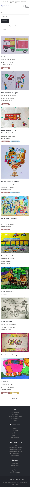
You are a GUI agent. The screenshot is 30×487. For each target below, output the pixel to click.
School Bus (4, 381)
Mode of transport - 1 (8, 321)
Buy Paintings (15, 412)
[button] (23, 6)
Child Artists (15, 430)
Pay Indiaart (15, 471)
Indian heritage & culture (10, 181)
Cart (5, 1)
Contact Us (24, 1)
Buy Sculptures (15, 418)
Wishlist (18, 1)
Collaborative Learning (9, 218)
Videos (17, 465)
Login (12, 2)
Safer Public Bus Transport (10, 355)
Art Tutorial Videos (15, 453)
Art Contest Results (15, 449)
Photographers (15, 437)
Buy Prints (15, 414)
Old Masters (15, 435)
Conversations (15, 455)
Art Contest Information (15, 446)
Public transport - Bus (8, 130)
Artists (15, 428)
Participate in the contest (15, 447)
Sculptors (15, 434)
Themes (15, 420)
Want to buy (11, 1)
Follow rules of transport (9, 93)
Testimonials (15, 463)
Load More (15, 398)
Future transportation (8, 256)
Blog (15, 467)
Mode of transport (7, 291)
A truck (3, 56)
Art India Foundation (15, 472)
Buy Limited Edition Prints (15, 416)
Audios (13, 465)
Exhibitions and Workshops (15, 451)
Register (18, 2)
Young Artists (15, 432)
